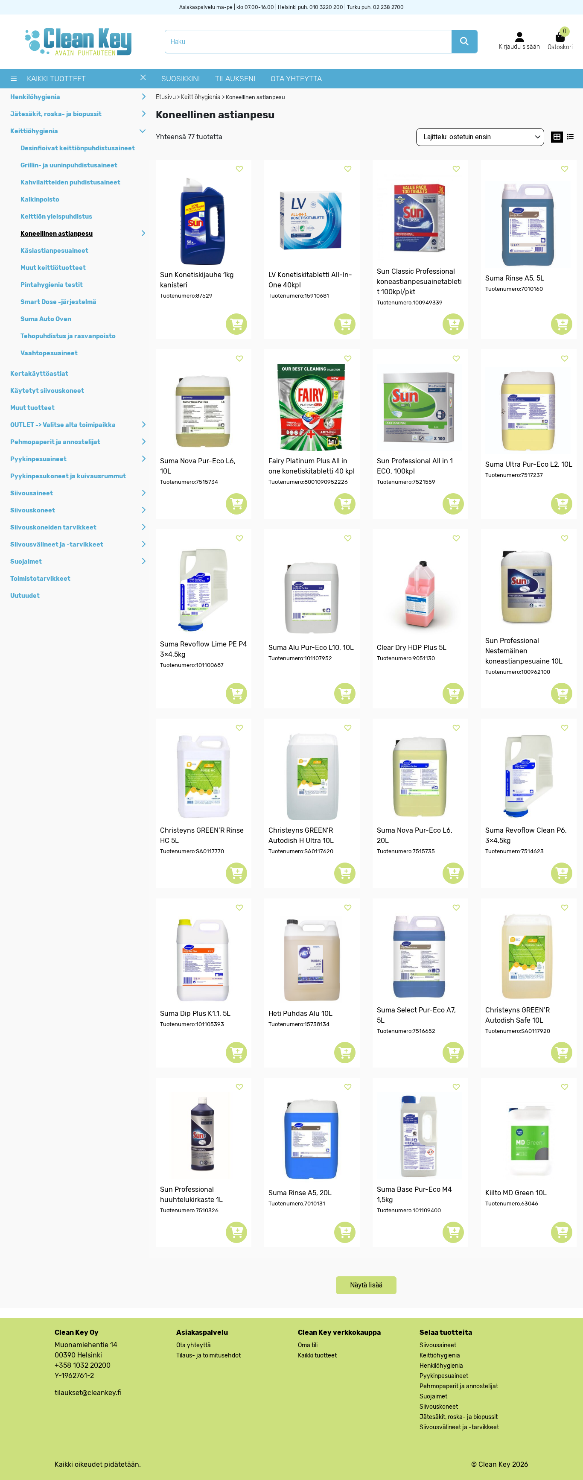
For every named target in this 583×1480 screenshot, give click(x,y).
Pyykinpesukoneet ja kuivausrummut (68, 476)
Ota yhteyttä (296, 78)
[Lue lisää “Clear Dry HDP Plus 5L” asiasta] (453, 693)
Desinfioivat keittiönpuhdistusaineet (77, 148)
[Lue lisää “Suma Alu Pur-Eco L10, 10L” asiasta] (345, 693)
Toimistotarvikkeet (40, 578)
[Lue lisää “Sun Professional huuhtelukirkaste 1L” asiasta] (236, 1232)
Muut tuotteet (32, 408)
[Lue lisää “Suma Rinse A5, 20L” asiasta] (345, 1232)
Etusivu (166, 97)
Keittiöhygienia (34, 131)
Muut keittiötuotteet (53, 268)
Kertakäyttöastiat (39, 373)
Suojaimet (26, 561)
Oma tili (308, 1345)
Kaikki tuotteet (56, 78)
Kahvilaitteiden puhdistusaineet (70, 182)
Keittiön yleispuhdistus (56, 216)
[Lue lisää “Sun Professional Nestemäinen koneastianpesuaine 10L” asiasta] (561, 693)
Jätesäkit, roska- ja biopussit (56, 114)
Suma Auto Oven (45, 319)
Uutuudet (25, 596)
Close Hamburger (143, 80)
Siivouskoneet (32, 510)
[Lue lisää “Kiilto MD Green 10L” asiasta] (561, 1232)
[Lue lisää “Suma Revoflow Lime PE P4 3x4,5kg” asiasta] (236, 693)
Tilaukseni (235, 78)
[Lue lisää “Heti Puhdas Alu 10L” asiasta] (345, 1052)
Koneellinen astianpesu (56, 233)
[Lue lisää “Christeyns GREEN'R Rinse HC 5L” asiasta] (236, 873)
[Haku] (464, 41)
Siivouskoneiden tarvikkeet (53, 527)
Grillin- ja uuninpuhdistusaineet (68, 165)
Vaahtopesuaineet (49, 353)
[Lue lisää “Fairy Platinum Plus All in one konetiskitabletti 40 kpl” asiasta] (345, 504)
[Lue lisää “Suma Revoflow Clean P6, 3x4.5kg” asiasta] (561, 873)
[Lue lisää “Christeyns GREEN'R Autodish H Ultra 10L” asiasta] (345, 873)
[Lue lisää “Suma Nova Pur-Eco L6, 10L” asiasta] (236, 504)
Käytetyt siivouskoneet (47, 391)
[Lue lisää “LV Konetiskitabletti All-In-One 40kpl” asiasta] (345, 324)
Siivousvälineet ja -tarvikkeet (56, 544)
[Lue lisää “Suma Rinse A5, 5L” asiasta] (561, 324)
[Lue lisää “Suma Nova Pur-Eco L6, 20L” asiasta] (453, 873)
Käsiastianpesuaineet (54, 250)
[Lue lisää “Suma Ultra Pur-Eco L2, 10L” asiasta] (561, 504)
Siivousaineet (31, 493)
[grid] (557, 137)
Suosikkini (180, 78)
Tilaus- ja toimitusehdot (208, 1355)
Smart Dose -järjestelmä (58, 302)
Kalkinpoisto (39, 199)
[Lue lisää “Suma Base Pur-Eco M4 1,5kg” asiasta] (453, 1232)
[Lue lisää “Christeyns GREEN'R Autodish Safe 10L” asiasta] (561, 1052)
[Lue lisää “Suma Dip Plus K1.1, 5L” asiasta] (236, 1052)
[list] (571, 137)
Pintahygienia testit (51, 285)
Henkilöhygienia (35, 97)
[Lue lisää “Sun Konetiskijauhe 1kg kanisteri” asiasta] (236, 324)
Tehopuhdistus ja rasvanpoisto (68, 336)
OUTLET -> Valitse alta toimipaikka (63, 425)
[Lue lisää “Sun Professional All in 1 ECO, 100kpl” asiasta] (453, 504)
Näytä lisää (366, 1285)
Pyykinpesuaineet (38, 459)
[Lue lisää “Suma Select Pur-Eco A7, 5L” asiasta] (453, 1052)
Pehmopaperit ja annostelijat (55, 442)
